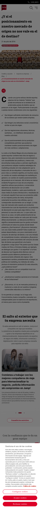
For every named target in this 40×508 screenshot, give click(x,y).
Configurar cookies (20, 492)
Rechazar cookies (20, 504)
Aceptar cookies (20, 498)
